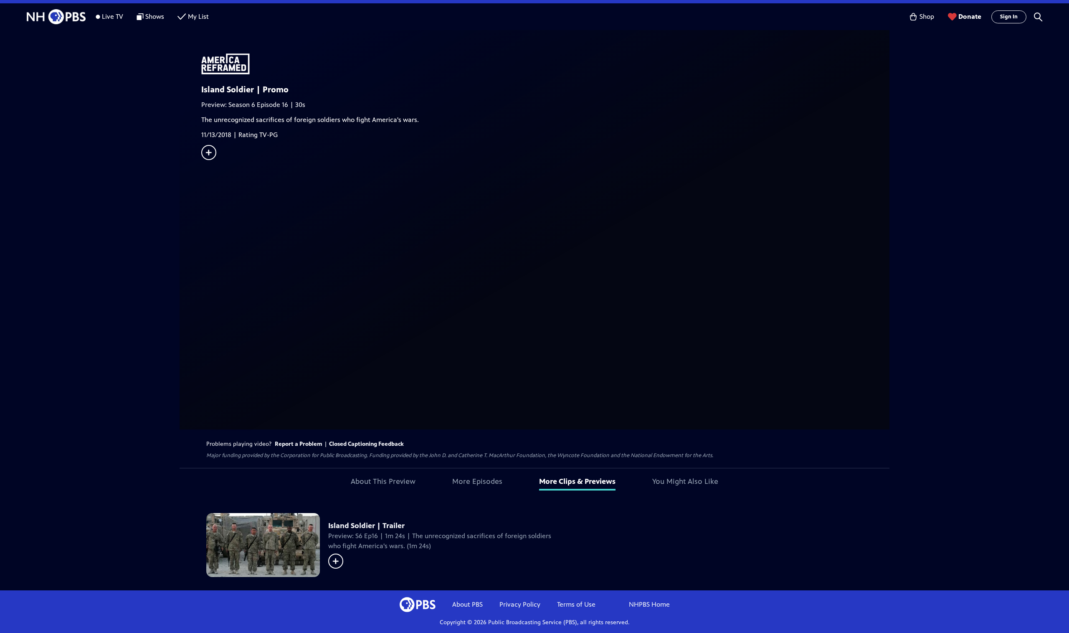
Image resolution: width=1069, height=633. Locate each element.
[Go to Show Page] (545, 63)
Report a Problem (298, 443)
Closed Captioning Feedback (366, 443)
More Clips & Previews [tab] (577, 481)
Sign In (1009, 16)
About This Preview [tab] (383, 481)
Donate (969, 16)
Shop (927, 16)
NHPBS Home (649, 604)
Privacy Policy (519, 604)
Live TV (112, 16)
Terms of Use (576, 604)
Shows (154, 16)
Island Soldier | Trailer (366, 525)
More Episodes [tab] (477, 481)
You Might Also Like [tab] (685, 481)
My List (198, 16)
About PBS (467, 604)
